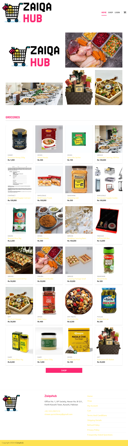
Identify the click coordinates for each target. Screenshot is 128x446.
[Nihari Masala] (49, 139)
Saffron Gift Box (103, 238)
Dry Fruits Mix (72, 319)
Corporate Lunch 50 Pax (17, 278)
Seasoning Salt (73, 198)
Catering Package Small (76, 278)
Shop (110, 12)
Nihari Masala (43, 157)
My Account (92, 405)
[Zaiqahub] (27, 12)
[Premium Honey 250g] (19, 139)
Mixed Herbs (102, 278)
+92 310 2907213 (52, 411)
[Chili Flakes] (49, 300)
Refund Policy (93, 425)
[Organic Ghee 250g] (49, 341)
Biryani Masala (43, 238)
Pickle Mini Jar (103, 319)
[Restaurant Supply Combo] (108, 179)
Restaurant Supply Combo (107, 198)
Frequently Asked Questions (99, 434)
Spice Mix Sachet (74, 157)
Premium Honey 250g (16, 157)
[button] (117, 13)
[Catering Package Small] (79, 260)
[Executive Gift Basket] (108, 341)
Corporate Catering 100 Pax (108, 157)
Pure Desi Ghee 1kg (15, 359)
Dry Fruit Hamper (14, 319)
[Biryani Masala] (49, 220)
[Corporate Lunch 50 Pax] (19, 260)
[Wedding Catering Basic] (79, 220)
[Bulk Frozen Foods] (49, 179)
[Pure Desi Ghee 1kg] (19, 341)
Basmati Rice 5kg (14, 238)
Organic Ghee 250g (45, 359)
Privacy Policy (93, 429)
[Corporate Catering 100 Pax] (108, 139)
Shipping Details (94, 420)
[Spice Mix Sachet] (79, 139)
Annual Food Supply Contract (19, 198)
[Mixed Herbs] (108, 260)
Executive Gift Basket (105, 359)
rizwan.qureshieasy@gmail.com (58, 414)
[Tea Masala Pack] (79, 341)
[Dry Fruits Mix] (79, 300)
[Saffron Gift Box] (108, 220)
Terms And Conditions (97, 415)
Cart (89, 410)
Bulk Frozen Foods (45, 198)
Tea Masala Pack (73, 359)
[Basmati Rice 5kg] (19, 220)
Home (104, 12)
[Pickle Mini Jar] (108, 300)
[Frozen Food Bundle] (49, 260)
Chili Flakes (42, 319)
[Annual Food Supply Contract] (19, 179)
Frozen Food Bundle (45, 278)
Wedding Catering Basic (76, 238)
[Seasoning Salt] (79, 179)
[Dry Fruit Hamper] (19, 300)
